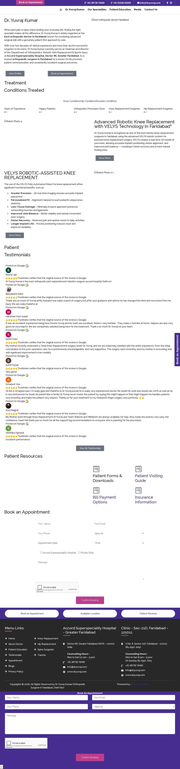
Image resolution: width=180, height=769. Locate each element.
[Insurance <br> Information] (138, 490)
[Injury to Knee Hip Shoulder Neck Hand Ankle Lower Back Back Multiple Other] (90, 730)
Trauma (41, 655)
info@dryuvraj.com (150, 3)
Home (11, 638)
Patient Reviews (148, 613)
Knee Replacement (47, 638)
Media (137, 9)
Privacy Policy (15, 671)
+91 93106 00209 (122, 3)
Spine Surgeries (45, 649)
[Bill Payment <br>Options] (96, 490)
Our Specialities (97, 9)
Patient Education (120, 9)
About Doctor (15, 644)
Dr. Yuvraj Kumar (75, 9)
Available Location (90, 613)
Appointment (15, 660)
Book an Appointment (30, 2)
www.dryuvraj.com (77, 671)
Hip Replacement (46, 644)
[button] (46, 464)
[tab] (72, 101)
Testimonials (15, 655)
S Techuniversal (140, 684)
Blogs (11, 666)
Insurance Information (145, 499)
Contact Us (151, 9)
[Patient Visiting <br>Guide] (138, 468)
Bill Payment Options (104, 499)
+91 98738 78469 (95, 3)
